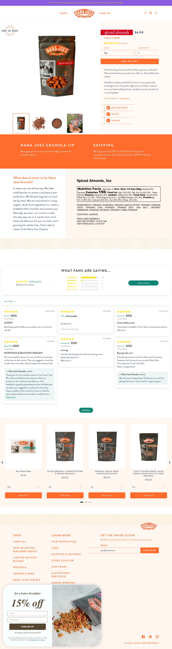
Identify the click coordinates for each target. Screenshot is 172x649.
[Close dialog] (96, 589)
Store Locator (62, 560)
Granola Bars (23, 573)
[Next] (169, 462)
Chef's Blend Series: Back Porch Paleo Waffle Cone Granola (148, 473)
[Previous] (2, 462)
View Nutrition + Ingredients (117, 98)
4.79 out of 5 (35, 281)
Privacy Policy (34, 640)
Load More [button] (86, 410)
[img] (10, 311)
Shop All (19, 541)
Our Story (59, 566)
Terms (43, 640)
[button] (111, 43)
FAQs (55, 548)
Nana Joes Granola (146, 643)
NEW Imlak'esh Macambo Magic (25, 549)
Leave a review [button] (143, 282)
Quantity (143, 48)
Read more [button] (11, 397)
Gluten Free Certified (60, 574)
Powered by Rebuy (86, 505)
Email (104, 545)
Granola (20, 567)
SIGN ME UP (27, 626)
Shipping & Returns (66, 554)
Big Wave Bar (23, 471)
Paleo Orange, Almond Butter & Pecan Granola (65, 472)
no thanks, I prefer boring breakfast (27, 633)
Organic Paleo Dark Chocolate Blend (107, 472)
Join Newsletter (64, 541)
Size (106, 48)
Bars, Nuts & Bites (26, 580)
